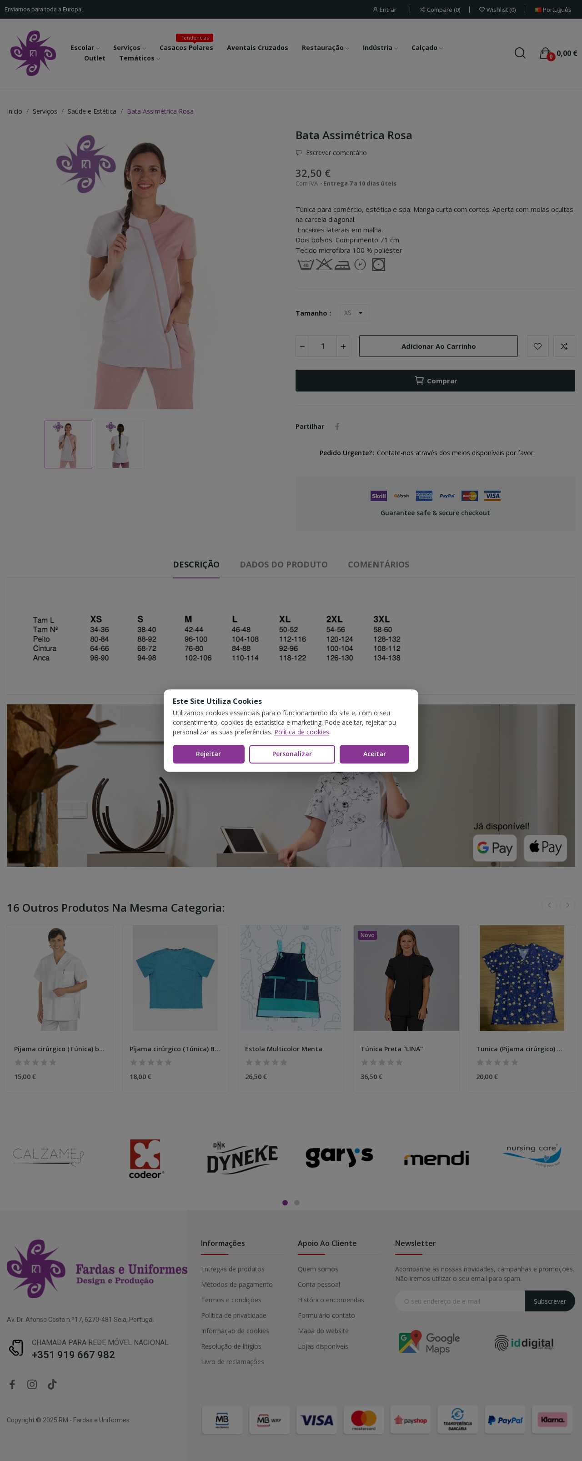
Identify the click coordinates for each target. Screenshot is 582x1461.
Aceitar (374, 753)
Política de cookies (301, 732)
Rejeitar (208, 753)
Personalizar (292, 753)
